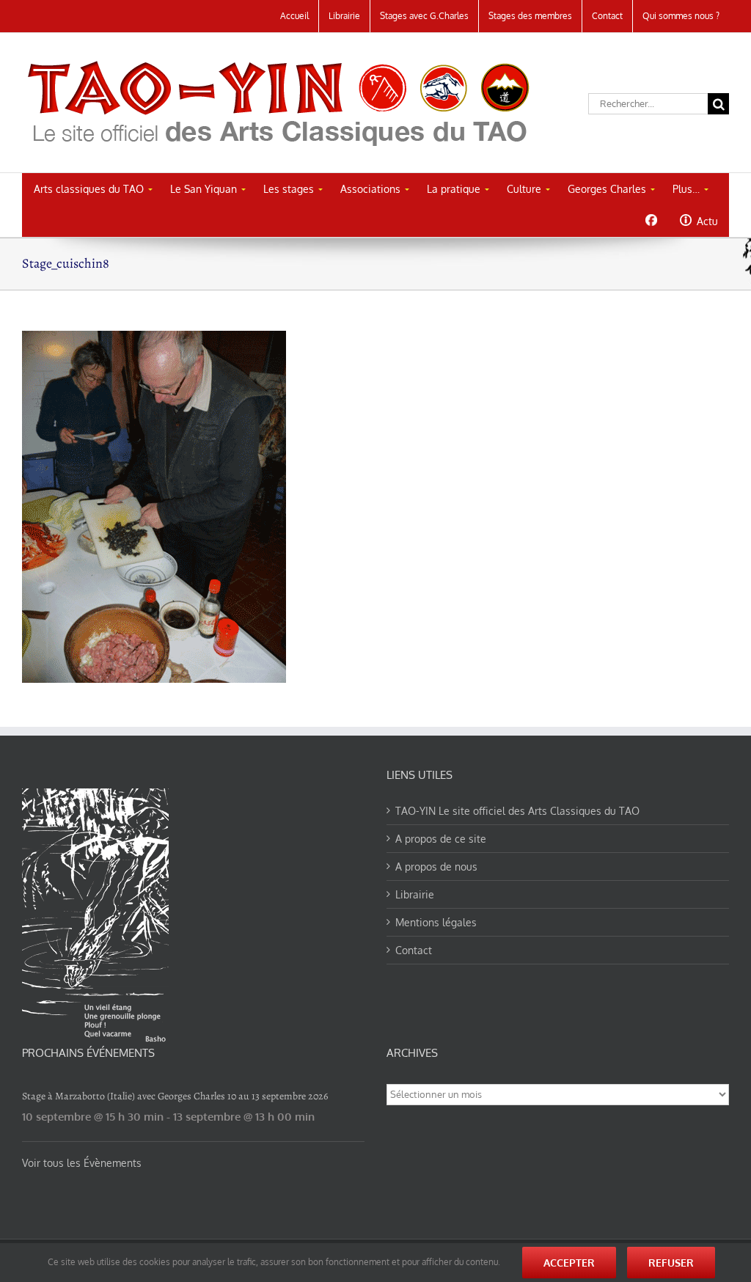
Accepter (569, 1262)
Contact (413, 950)
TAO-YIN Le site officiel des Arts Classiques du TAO (517, 811)
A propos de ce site (440, 838)
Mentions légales (436, 922)
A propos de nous (436, 866)
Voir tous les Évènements (82, 1163)
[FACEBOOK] (651, 220)
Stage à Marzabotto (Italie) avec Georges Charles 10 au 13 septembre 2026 (175, 1096)
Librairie (414, 894)
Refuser (671, 1262)
